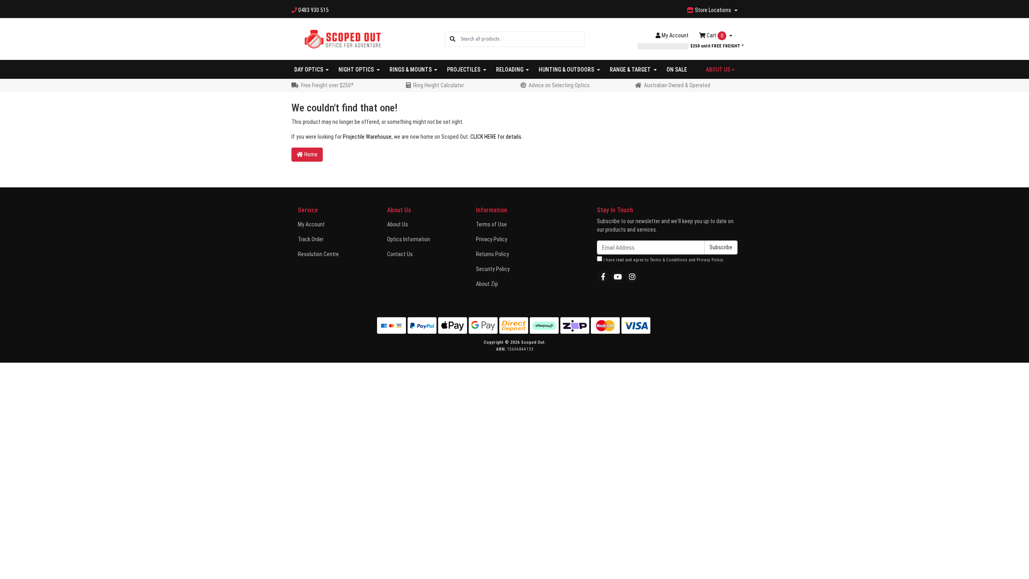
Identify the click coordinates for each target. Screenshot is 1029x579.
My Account (311, 224)
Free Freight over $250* (327, 85)
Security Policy (493, 269)
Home (310, 154)
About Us (397, 224)
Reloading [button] (510, 69)
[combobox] (522, 39)
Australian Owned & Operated (677, 85)
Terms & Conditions (668, 260)
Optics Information (408, 239)
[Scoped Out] (342, 38)
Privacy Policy (491, 239)
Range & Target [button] (631, 69)
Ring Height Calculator (438, 85)
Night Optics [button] (356, 69)
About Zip (487, 284)
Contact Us (400, 254)
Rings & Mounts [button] (411, 69)
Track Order (311, 239)
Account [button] (675, 35)
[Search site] (453, 39)
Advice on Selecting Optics (559, 85)
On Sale (676, 69)
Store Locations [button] (713, 10)
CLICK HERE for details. (496, 136)
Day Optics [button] (309, 69)
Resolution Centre (318, 254)
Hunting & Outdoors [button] (567, 69)
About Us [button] (718, 69)
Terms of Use (491, 224)
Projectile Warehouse (367, 136)
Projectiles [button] (464, 69)
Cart (714, 35)
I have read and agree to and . (663, 260)
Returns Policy (492, 254)
